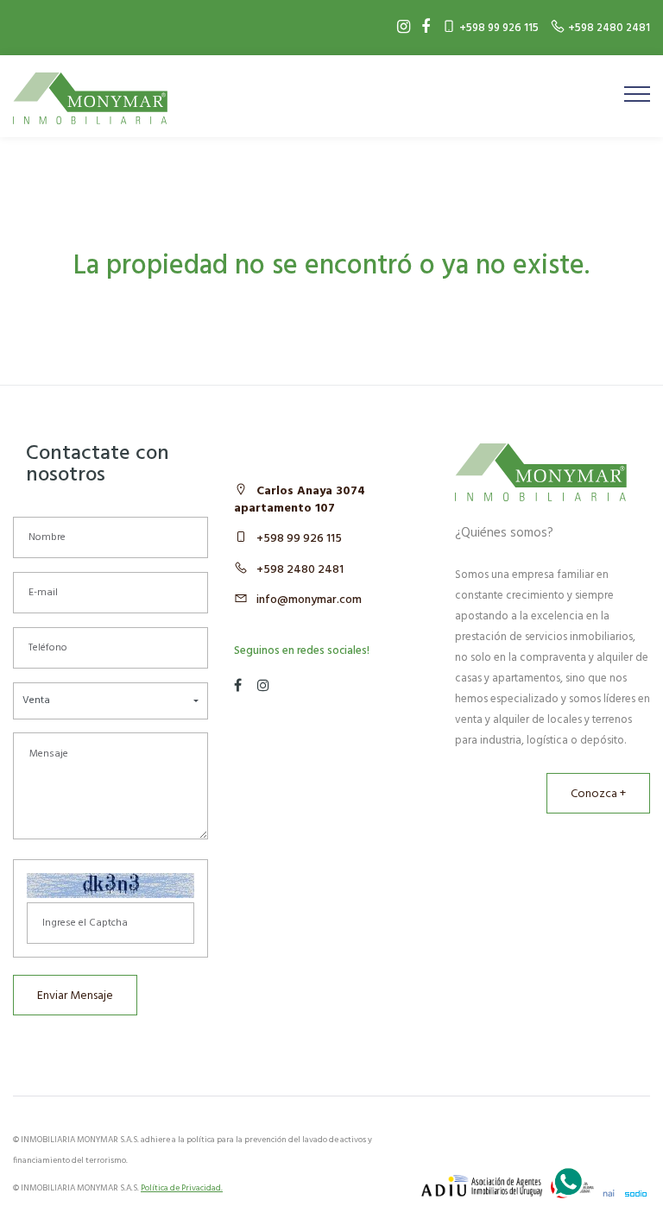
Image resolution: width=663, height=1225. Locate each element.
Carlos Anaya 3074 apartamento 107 (299, 499)
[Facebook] (421, 27)
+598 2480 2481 (300, 570)
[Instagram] (399, 27)
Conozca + (598, 794)
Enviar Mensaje (75, 996)
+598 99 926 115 (299, 539)
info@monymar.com (309, 600)
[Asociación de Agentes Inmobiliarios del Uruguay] (481, 1185)
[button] (110, 700)
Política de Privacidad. (182, 1188)
